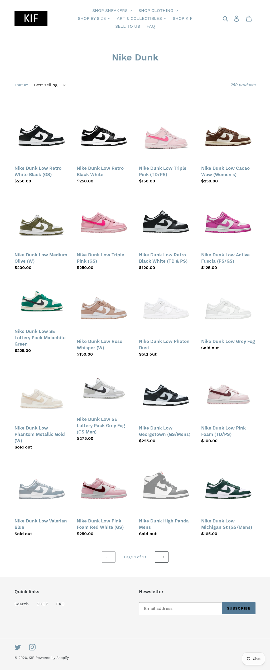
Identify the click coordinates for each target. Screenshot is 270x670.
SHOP (42, 603)
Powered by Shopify (52, 658)
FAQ (60, 603)
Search (22, 603)
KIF (31, 658)
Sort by (21, 85)
